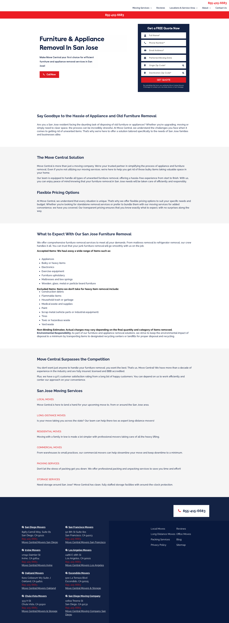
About (205, 8)
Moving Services (141, 8)
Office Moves (183, 534)
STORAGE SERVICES (48, 479)
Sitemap (181, 545)
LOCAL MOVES (45, 399)
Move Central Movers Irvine (37, 565)
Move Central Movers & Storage (83, 588)
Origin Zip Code (163, 65)
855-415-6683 (217, 3)
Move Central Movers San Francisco (85, 542)
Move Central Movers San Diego (40, 542)
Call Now (51, 74)
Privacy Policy (158, 545)
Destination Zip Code (163, 73)
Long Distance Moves (163, 534)
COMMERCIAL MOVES (49, 447)
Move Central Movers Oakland (39, 588)
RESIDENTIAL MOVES (49, 431)
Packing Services (160, 539)
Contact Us (221, 8)
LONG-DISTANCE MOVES (51, 415)
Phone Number (163, 43)
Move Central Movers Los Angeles (84, 565)
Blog (179, 539)
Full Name (163, 35)
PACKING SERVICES (48, 463)
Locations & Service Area (182, 8)
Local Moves (158, 528)
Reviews (160, 8)
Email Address (163, 50)
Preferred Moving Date (163, 58)
